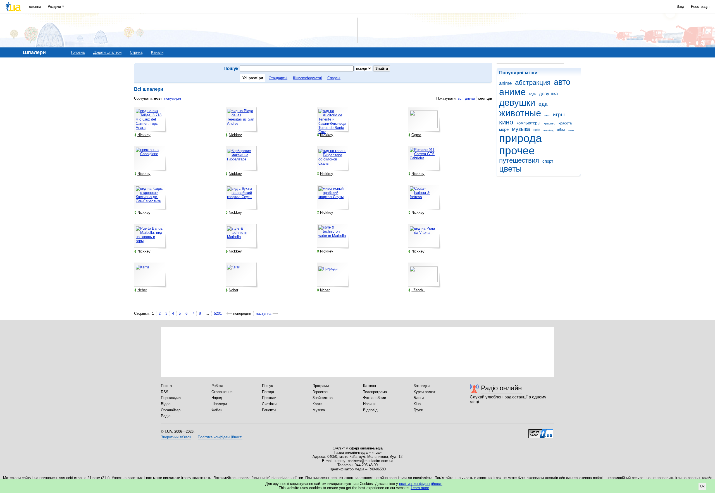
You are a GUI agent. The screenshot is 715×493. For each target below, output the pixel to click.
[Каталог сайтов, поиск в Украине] (540, 431)
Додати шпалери (107, 52)
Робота (217, 386)
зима (546, 115)
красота (565, 123)
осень (571, 130)
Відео (165, 404)
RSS (164, 392)
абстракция (532, 82)
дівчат (470, 98)
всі (460, 98)
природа (520, 138)
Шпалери (219, 404)
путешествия (519, 160)
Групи (418, 410)
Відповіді (370, 410)
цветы (510, 168)
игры (559, 114)
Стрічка (136, 52)
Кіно (417, 404)
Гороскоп (320, 392)
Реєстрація (700, 6)
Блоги (419, 398)
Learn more (420, 488)
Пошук (267, 386)
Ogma (416, 135)
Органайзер (170, 410)
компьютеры (528, 123)
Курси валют (424, 392)
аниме (512, 92)
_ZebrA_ (418, 290)
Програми (321, 386)
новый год (549, 130)
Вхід (680, 6)
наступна (263, 313)
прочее (517, 151)
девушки (517, 102)
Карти (317, 404)
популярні (172, 98)
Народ (216, 398)
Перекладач (171, 398)
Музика (319, 410)
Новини (369, 404)
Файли (216, 410)
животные (520, 113)
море (504, 129)
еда (543, 104)
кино (506, 122)
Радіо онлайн (501, 388)
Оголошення (221, 392)
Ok (702, 486)
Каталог (369, 386)
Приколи (269, 398)
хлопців (485, 98)
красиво (549, 123)
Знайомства (323, 398)
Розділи (54, 6)
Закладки (422, 386)
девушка (548, 93)
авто (562, 82)
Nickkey (144, 135)
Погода (268, 392)
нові (158, 98)
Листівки (269, 404)
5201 (218, 313)
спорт (547, 161)
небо (536, 129)
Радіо (165, 416)
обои (561, 130)
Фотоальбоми (374, 398)
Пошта (166, 386)
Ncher (142, 290)
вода (532, 94)
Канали (157, 52)
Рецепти (269, 410)
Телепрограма (375, 392)
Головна (34, 6)
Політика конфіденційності (220, 437)
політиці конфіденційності (420, 484)
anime (505, 83)
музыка (521, 129)
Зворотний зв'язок (176, 437)
